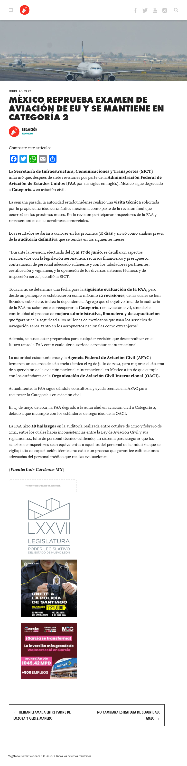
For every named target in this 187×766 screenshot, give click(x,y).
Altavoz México (24, 10)
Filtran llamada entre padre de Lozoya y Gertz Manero (42, 715)
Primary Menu (11, 10)
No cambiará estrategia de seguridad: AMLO (128, 715)
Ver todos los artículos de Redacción (42, 485)
